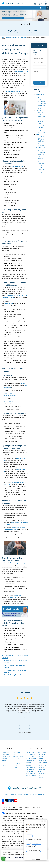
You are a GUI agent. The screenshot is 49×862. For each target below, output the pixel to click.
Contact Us (41, 794)
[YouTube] (15, 800)
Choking (40, 158)
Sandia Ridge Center (16, 166)
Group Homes (42, 103)
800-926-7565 (18, 595)
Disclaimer (20, 794)
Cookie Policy (21, 813)
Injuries (4, 8)
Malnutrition (8, 393)
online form (14, 597)
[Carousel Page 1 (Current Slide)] (22, 721)
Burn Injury (41, 156)
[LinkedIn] (9, 800)
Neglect (12, 8)
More (43, 8)
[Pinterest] (3, 803)
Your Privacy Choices (11, 813)
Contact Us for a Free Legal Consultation (13, 18)
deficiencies (9, 303)
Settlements (41, 132)
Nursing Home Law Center (14, 91)
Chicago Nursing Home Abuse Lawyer (30, 767)
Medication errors (10, 396)
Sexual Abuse (41, 105)
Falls (39, 160)
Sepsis (40, 143)
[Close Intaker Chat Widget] (45, 821)
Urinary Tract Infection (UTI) (42, 172)
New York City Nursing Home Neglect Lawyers (42, 767)
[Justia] (12, 800)
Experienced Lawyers (32, 8)
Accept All (7, 857)
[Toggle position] (42, 821)
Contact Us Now (39, 83)
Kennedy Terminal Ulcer (40, 121)
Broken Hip (41, 154)
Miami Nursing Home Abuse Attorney (42, 754)
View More (24, 727)
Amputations (41, 149)
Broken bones (8, 401)
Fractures (40, 162)
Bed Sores (20, 8)
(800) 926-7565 (40, 4)
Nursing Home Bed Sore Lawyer (6, 758)
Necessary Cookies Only (22, 857)
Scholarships (13, 794)
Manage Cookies (31, 813)
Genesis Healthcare (21, 71)
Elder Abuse (41, 101)
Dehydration (41, 140)
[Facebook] (3, 800)
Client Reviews (24, 693)
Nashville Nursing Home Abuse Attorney (42, 761)
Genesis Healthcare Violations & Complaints (16, 37)
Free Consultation (41, 2)
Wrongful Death (18, 756)
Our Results (24, 24)
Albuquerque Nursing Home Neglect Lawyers (31, 754)
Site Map (34, 794)
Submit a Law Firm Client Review (24, 732)
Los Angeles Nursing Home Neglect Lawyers (31, 773)
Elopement (41, 145)
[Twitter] (6, 800)
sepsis (23, 383)
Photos (40, 130)
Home (3, 37)
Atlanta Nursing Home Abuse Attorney (31, 761)
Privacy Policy (27, 794)
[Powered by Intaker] (38, 859)
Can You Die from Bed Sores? (41, 127)
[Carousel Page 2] (26, 721)
